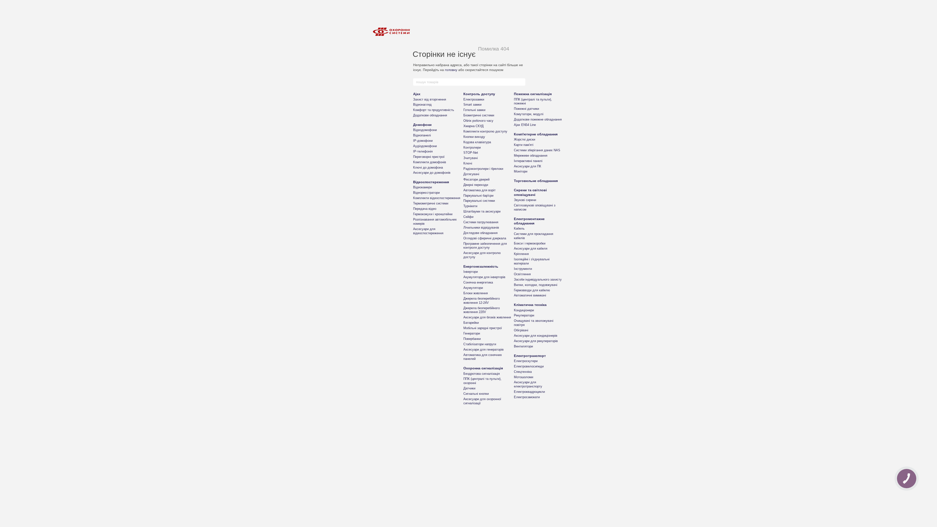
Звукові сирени (525, 200)
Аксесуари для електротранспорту (528, 384)
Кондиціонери (524, 310)
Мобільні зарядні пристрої (482, 328)
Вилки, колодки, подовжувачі (535, 285)
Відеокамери (422, 187)
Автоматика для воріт (479, 190)
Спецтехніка (523, 372)
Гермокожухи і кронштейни (432, 214)
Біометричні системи (478, 115)
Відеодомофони (425, 130)
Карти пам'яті (523, 145)
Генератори (471, 333)
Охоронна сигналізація (483, 368)
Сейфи (468, 217)
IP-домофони (423, 140)
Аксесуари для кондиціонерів (535, 335)
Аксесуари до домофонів (431, 172)
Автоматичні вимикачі (530, 295)
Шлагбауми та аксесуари (481, 211)
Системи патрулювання (480, 222)
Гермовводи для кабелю (532, 290)
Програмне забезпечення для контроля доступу (485, 246)
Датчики (469, 388)
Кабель (519, 228)
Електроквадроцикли (529, 392)
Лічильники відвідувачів (481, 227)
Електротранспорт (530, 356)
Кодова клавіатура (477, 142)
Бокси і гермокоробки (529, 243)
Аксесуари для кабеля (530, 248)
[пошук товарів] (521, 82)
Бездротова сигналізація (481, 373)
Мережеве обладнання (530, 155)
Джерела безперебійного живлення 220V (481, 310)
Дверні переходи (475, 185)
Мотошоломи (523, 377)
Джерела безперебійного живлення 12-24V (481, 300)
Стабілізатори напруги (479, 344)
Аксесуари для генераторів (483, 349)
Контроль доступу (479, 94)
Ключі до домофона (428, 167)
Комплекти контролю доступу (485, 131)
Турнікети (470, 206)
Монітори (520, 171)
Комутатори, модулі (528, 114)
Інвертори (470, 272)
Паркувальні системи (479, 201)
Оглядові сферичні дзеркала (484, 238)
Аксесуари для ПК (527, 166)
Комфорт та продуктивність (433, 110)
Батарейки (471, 322)
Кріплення (521, 254)
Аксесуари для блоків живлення (487, 317)
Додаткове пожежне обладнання (538, 119)
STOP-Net (470, 152)
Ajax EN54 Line (525, 125)
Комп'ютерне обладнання (536, 134)
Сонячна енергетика (478, 282)
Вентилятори (523, 346)
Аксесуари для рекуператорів (536, 341)
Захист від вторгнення (429, 99)
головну (451, 70)
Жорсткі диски (524, 139)
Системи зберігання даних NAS (537, 150)
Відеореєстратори (426, 192)
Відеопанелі (422, 135)
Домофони (422, 125)
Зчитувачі (470, 158)
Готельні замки (474, 110)
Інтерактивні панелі (528, 161)
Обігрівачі (521, 330)
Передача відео (424, 209)
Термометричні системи (430, 203)
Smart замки (472, 104)
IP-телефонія (423, 151)
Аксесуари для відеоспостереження (428, 231)
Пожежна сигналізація (533, 94)
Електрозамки (473, 99)
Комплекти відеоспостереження (436, 198)
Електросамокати (527, 397)
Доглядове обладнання (480, 233)
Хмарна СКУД (473, 126)
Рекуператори (524, 315)
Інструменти (523, 269)
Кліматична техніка (530, 305)
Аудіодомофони (425, 146)
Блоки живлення (475, 293)
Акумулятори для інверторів (484, 277)
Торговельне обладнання (536, 181)
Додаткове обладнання (430, 115)
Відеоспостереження (431, 182)
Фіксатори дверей (476, 179)
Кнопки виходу (474, 137)
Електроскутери (526, 361)
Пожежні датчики (526, 109)
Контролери (472, 147)
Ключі (467, 163)
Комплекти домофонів (429, 162)
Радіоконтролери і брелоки (483, 169)
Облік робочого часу (478, 120)
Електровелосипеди (529, 366)
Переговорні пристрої (429, 157)
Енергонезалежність (480, 266)
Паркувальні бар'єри (478, 195)
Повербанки (472, 339)
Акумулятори (473, 288)
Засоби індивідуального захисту (538, 279)
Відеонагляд (422, 104)
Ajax (416, 94)
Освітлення (522, 274)
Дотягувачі (471, 174)
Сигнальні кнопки (476, 393)
